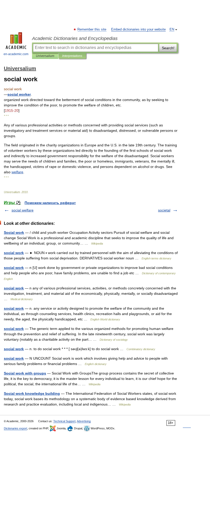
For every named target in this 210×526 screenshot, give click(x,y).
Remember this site (92, 29)
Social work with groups (25, 373)
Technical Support (64, 421)
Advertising (84, 421)
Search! (168, 48)
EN (172, 29)
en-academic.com (16, 54)
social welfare (23, 210)
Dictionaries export (15, 428)
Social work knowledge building (32, 393)
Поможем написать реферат (50, 203)
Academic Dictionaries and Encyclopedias (75, 38)
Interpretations (72, 56)
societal (164, 210)
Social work (14, 232)
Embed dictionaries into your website (138, 29)
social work (14, 253)
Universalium (45, 56)
